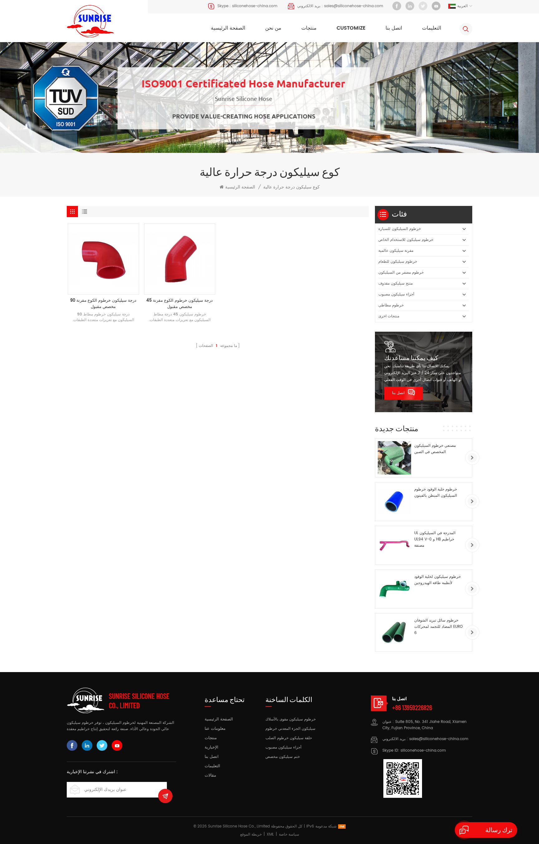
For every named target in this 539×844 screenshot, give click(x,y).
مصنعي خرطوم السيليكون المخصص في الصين (435, 449)
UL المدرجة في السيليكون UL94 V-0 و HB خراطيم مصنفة (434, 539)
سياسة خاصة (289, 834)
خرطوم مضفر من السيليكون (401, 273)
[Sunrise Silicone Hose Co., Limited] (90, 21)
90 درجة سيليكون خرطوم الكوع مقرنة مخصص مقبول (103, 304)
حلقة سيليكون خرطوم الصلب (288, 738)
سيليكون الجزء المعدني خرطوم (290, 729)
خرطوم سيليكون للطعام (397, 262)
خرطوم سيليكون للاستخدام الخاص (405, 240)
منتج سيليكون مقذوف (395, 283)
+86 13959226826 (412, 707)
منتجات (309, 28)
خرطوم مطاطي (391, 305)
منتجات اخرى (388, 316)
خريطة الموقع (251, 834)
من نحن (273, 28)
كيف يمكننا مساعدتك (411, 357)
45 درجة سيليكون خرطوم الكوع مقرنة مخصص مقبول (179, 304)
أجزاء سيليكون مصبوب (396, 294)
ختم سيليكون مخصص (282, 757)
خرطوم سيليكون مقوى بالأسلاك (290, 719)
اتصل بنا (394, 28)
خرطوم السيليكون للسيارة (399, 229)
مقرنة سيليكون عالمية (395, 251)
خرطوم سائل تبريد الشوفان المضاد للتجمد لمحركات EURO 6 (438, 626)
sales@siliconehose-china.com (353, 6)
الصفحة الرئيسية (228, 28)
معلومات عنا (215, 729)
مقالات (210, 776)
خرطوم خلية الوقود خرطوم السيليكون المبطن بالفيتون (435, 492)
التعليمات (431, 28)
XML (270, 834)
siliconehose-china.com (254, 6)
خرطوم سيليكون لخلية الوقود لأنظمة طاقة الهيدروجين (437, 580)
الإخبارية (211, 747)
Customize (351, 28)
